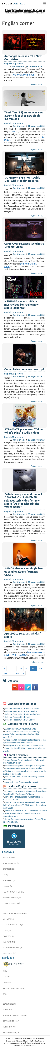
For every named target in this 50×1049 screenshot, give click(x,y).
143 (40, 668)
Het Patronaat (9, 1027)
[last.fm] (15, 687)
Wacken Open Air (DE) (12, 897)
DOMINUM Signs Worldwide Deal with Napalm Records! (22, 179)
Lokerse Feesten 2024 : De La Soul (20, 720)
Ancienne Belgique (11, 1032)
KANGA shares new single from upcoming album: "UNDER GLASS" (24, 571)
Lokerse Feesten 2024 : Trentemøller (21, 711)
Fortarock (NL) (9, 880)
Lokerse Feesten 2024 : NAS (17, 717)
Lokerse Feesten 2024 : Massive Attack (22, 709)
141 (26, 668)
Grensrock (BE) (9, 953)
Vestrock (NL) (9, 942)
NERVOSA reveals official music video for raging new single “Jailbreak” (21, 304)
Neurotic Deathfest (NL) (13, 892)
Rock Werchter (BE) (11, 863)
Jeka (5, 971)
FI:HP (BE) (6, 875)
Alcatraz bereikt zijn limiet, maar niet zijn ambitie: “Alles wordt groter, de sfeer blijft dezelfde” (21, 734)
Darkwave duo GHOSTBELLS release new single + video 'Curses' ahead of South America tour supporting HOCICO (25, 813)
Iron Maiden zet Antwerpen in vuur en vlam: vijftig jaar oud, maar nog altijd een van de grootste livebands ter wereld (24, 771)
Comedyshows (9, 1004)
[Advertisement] (25, 696)
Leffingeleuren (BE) (11, 903)
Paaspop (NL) (8, 936)
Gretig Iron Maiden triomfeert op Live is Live (24, 745)
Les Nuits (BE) (8, 919)
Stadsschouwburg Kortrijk (15, 1015)
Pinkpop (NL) (8, 886)
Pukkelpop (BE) (9, 857)
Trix (5, 994)
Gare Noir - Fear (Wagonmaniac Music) (21, 782)
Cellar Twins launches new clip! (24, 369)
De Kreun (7, 982)
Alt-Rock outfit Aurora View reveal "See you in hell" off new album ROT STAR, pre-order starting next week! (24, 805)
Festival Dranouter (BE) (13, 925)
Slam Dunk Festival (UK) (13, 947)
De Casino (7, 977)
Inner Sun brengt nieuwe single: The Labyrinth (25, 765)
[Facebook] (35, 687)
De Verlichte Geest (11, 1021)
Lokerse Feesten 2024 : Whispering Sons (23, 714)
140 (20, 668)
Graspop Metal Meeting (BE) (15, 913)
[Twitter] (28, 687)
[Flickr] (21, 687)
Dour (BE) (7, 930)
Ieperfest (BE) (9, 869)
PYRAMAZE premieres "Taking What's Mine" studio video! (23, 431)
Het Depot (7, 1010)
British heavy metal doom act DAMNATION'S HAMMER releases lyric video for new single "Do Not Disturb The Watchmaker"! (23, 500)
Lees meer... (38, 84)
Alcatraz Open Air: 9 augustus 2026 (20, 729)
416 (17, 673)
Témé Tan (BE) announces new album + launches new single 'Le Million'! (23, 115)
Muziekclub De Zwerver (13, 988)
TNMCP (14, 132)
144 (5, 673)
